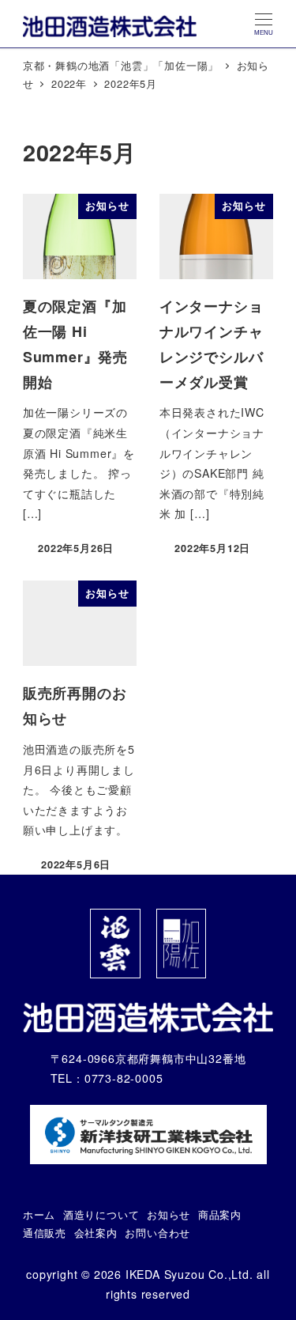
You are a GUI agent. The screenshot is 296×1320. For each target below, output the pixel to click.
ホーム (39, 1214)
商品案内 (220, 1214)
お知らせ (168, 1214)
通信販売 (44, 1232)
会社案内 (96, 1232)
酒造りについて (101, 1214)
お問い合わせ (157, 1232)
